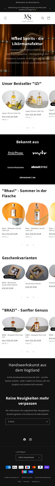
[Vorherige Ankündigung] (5, 9)
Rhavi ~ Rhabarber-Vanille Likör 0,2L (11, 229)
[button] (5, 18)
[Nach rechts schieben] (33, 128)
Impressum (35, 481)
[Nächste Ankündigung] (50, 9)
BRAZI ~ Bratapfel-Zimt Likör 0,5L (12, 336)
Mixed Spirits (14, 477)
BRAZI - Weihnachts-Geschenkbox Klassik (9, 284)
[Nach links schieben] (22, 128)
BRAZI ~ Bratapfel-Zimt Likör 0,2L (35, 336)
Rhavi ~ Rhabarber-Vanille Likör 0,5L (35, 229)
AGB (19, 481)
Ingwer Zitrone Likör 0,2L (34, 111)
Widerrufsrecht (27, 477)
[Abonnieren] (47, 422)
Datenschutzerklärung (43, 477)
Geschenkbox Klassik (33, 284)
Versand (26, 481)
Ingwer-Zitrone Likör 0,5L (11, 113)
